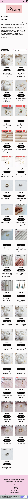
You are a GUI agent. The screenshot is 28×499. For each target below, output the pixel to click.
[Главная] (1, 16)
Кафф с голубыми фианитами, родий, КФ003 (21, 300)
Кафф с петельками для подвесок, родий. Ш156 (21, 224)
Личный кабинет (11, 476)
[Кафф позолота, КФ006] (21, 430)
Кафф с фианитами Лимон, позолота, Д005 (21, 151)
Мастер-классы (21, 484)
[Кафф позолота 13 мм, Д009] (21, 161)
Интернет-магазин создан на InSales (14, 494)
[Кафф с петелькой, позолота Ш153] (21, 311)
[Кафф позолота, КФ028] (7, 430)
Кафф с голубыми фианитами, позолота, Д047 (7, 75)
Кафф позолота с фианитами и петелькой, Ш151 (7, 100)
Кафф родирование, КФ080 (7, 396)
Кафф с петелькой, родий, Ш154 (7, 325)
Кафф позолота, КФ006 (21, 444)
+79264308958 (14, 490)
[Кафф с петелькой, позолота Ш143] (21, 335)
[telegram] (14, 488)
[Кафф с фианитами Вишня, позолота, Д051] (21, 85)
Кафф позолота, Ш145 (7, 198)
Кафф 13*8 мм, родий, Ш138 (21, 274)
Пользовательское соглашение (14, 481)
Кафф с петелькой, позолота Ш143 (21, 348)
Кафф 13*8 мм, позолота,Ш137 (7, 299)
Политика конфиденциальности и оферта (14, 479)
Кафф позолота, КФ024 (7, 420)
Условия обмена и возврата (10, 484)
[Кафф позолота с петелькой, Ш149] (21, 358)
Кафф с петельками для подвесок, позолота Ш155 (7, 249)
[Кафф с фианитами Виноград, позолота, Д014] (21, 110)
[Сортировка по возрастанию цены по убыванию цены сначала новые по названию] (20, 50)
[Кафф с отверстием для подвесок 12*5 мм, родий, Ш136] (21, 234)
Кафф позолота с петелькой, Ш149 (21, 372)
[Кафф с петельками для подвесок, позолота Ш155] (7, 234)
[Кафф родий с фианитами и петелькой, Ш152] (21, 60)
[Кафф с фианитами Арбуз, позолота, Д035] (7, 136)
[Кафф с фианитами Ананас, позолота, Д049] (7, 110)
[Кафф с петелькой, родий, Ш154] (7, 311)
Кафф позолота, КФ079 (21, 396)
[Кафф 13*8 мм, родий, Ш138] (21, 260)
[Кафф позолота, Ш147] (7, 209)
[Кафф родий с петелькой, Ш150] (7, 358)
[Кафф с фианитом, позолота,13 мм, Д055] (7, 161)
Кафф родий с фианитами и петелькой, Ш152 (21, 75)
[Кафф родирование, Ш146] (7, 454)
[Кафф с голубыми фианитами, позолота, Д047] (7, 60)
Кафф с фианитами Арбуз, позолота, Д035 (7, 151)
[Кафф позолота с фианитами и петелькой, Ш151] (7, 85)
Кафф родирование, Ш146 (7, 468)
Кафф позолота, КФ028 (7, 444)
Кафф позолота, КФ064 (21, 420)
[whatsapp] (12, 488)
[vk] (10, 488)
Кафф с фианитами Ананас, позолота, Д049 (7, 125)
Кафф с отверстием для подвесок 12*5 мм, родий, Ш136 (21, 249)
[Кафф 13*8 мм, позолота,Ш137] (7, 285)
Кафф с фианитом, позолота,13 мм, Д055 (7, 175)
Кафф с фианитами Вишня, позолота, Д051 (21, 100)
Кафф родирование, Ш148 (21, 199)
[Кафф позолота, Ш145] (7, 185)
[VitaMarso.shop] (14, 8)
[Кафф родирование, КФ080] (7, 382)
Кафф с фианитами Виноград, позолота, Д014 (21, 125)
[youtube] (17, 488)
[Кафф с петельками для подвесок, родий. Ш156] (21, 209)
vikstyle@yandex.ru (14, 492)
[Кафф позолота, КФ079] (21, 382)
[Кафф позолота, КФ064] (21, 406)
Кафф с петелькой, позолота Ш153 (21, 325)
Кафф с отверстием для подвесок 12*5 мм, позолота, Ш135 (7, 275)
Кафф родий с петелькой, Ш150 (7, 372)
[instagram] (16, 488)
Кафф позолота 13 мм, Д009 (21, 175)
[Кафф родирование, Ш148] (21, 185)
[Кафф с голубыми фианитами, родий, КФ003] (21, 285)
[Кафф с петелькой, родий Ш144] (7, 335)
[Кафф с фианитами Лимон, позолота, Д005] (21, 136)
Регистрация (24, 497)
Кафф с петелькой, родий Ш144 (7, 348)
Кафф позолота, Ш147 (7, 222)
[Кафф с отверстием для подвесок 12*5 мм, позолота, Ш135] (7, 260)
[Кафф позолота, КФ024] (7, 406)
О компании (18, 476)
